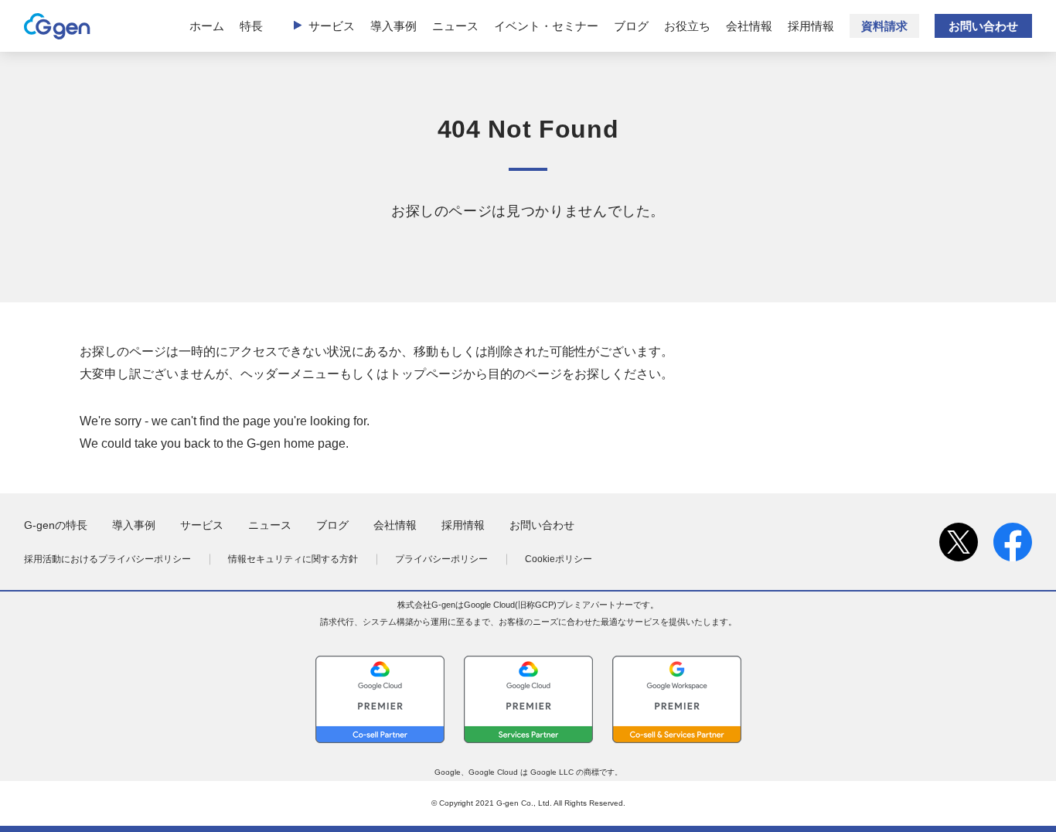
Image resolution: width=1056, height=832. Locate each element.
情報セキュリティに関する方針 (293, 559)
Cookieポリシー (558, 559)
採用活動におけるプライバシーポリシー (107, 559)
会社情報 (749, 25)
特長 (251, 25)
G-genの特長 (55, 525)
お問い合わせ (983, 25)
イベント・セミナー (546, 25)
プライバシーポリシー (441, 559)
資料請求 (884, 25)
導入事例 (393, 25)
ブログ (631, 25)
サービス (331, 25)
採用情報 (811, 25)
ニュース (455, 25)
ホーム (206, 25)
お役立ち (687, 25)
